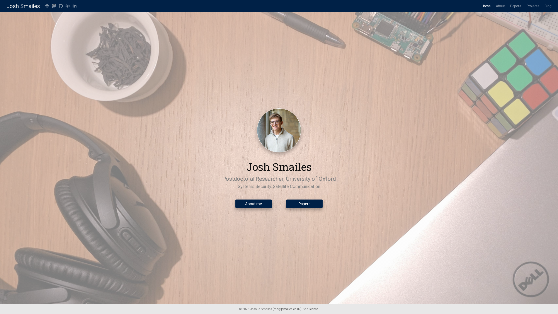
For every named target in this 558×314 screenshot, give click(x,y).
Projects (532, 6)
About (500, 6)
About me (253, 203)
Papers (515, 6)
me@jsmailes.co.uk (287, 309)
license (313, 309)
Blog (547, 6)
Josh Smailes (23, 6)
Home (486, 6)
